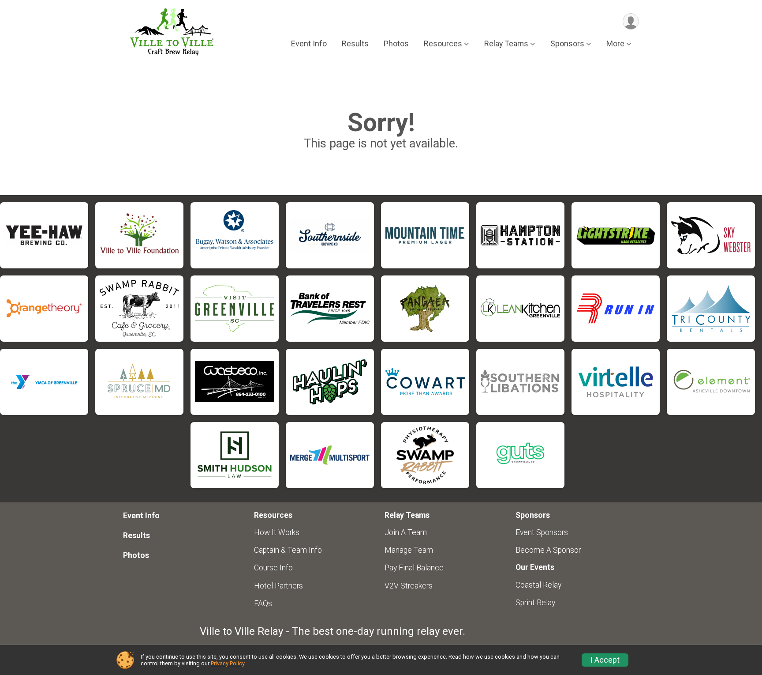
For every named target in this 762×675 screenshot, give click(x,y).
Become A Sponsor (548, 550)
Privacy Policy (227, 663)
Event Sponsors (541, 532)
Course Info (273, 567)
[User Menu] (631, 21)
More (615, 43)
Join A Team (406, 532)
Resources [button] (443, 43)
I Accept (605, 660)
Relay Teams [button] (506, 43)
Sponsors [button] (567, 43)
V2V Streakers (409, 585)
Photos (396, 43)
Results (355, 43)
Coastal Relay (538, 585)
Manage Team (409, 550)
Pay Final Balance (414, 567)
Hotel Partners (278, 585)
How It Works (276, 532)
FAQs (263, 603)
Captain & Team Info (288, 550)
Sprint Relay (535, 602)
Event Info (309, 43)
